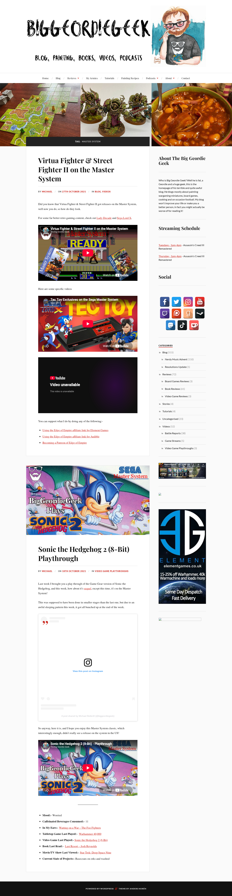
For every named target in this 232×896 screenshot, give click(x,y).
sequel (87, 588)
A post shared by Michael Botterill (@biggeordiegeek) (87, 716)
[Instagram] (188, 302)
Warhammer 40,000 (90, 834)
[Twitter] (176, 302)
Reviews (71, 78)
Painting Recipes (130, 78)
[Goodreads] (188, 313)
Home (45, 78)
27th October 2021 (74, 191)
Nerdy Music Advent (176, 359)
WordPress (107, 888)
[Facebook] (165, 302)
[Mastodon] (171, 325)
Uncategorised (170, 418)
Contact (185, 78)
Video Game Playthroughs (111, 571)
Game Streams (173, 440)
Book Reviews (172, 388)
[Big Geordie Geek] (116, 36)
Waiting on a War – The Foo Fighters (80, 828)
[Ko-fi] (194, 325)
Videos (106, 191)
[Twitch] (165, 313)
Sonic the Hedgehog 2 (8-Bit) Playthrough (83, 553)
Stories (166, 403)
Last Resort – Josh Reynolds (81, 846)
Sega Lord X (124, 218)
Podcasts (150, 78)
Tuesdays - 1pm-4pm (170, 245)
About (168, 78)
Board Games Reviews (177, 381)
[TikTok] (182, 325)
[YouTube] (200, 302)
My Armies (92, 78)
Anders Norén (138, 888)
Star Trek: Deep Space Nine (95, 852)
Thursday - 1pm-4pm (170, 256)
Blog (58, 78)
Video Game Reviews (176, 396)
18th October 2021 (74, 571)
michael (47, 191)
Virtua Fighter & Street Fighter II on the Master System (76, 169)
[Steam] (200, 313)
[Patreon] (176, 313)
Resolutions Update (176, 366)
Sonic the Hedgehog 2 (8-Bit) (91, 840)
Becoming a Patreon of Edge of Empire (64, 442)
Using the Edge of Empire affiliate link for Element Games (75, 430)
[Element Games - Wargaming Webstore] (182, 602)
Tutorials (109, 78)
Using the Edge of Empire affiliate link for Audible (70, 436)
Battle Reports (173, 433)
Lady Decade (104, 218)
